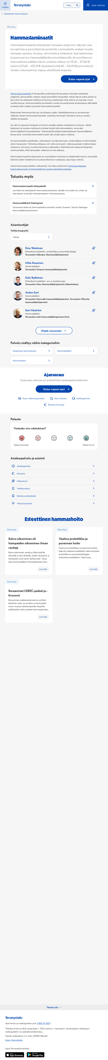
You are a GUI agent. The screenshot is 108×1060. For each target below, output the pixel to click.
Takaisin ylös (52, 1007)
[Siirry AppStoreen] (14, 1054)
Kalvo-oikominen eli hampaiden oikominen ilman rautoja (28, 543)
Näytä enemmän (51, 330)
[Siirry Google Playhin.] (35, 1054)
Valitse (16, 237)
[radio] (21, 438)
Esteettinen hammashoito (16, 13)
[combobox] (71, 5)
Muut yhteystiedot (14, 1040)
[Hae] (77, 5)
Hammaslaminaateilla (21, 93)
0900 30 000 (43, 1023)
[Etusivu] (22, 5)
